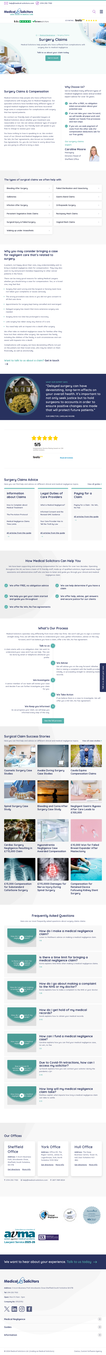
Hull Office (84, 1147)
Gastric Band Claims (65, 196)
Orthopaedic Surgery (66, 205)
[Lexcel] (92, 1215)
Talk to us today (79, 1262)
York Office (50, 1147)
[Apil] (70, 1215)
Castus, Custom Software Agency (88, 1351)
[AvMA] (19, 1237)
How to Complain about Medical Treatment (17, 506)
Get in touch (53, 58)
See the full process (53, 721)
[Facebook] (29, 1309)
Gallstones (11, 196)
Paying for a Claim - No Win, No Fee (86, 506)
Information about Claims (16, 495)
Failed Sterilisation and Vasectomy (72, 188)
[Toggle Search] (93, 12)
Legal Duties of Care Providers (51, 495)
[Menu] (103, 12)
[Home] (37, 35)
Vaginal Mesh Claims (65, 222)
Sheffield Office (15, 1149)
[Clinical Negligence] (49, 1215)
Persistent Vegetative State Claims (22, 213)
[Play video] (21, 937)
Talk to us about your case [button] (103, 677)
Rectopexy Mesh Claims (67, 213)
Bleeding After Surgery (17, 188)
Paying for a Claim (83, 495)
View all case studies (91, 741)
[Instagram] (22, 1309)
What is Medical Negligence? (52, 505)
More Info (26, 1169)
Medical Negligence (47, 35)
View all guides (94, 484)
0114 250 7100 (46, 3)
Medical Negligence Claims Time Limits (18, 522)
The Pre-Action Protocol (17, 514)
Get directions (14, 1169)
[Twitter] (7, 1309)
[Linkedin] (14, 1309)
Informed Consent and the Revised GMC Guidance (51, 513)
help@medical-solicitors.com (21, 3)
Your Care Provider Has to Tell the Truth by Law (51, 522)
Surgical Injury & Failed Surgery (21, 222)
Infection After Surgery (17, 205)
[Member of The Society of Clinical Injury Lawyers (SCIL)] (49, 1237)
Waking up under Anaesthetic (20, 230)
